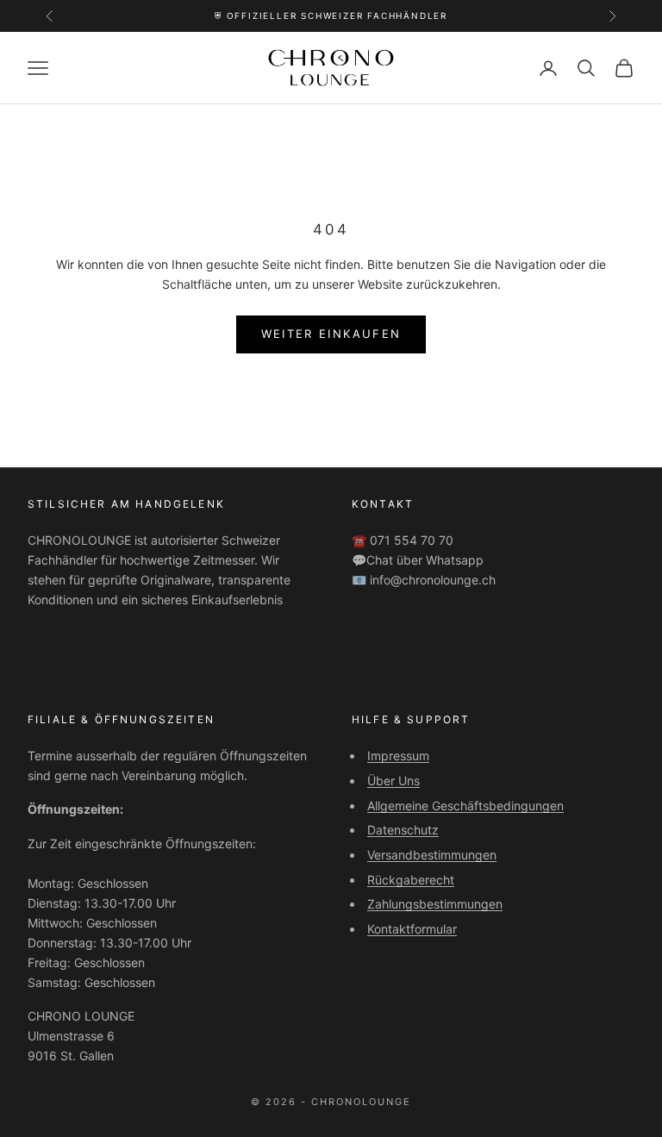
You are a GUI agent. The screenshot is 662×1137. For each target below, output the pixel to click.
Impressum (398, 755)
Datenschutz (403, 829)
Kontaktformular (412, 928)
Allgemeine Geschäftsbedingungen (465, 805)
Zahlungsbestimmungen (435, 903)
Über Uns (393, 780)
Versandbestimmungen (431, 854)
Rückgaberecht (410, 879)
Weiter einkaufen (331, 333)
